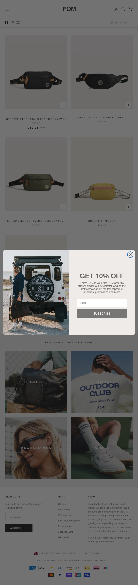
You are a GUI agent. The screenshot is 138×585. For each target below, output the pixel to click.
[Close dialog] (130, 255)
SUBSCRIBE (101, 313)
